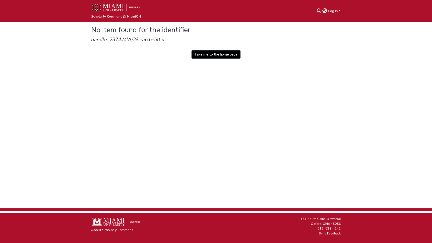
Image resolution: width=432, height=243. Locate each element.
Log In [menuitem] (333, 11)
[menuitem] (325, 11)
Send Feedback (330, 233)
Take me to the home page (216, 54)
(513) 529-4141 (328, 228)
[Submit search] (319, 11)
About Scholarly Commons (112, 229)
